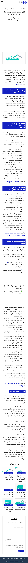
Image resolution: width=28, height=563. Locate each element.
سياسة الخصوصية (14, 561)
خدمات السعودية (21, 473)
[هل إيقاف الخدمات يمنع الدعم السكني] (7, 470)
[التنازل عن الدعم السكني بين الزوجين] (20, 487)
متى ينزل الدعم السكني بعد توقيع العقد (15, 384)
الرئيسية (21, 561)
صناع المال (19, 84)
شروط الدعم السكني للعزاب (12, 181)
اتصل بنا (6, 561)
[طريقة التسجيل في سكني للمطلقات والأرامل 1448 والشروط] (20, 470)
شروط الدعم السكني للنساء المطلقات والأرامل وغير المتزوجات (15, 234)
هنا (4, 380)
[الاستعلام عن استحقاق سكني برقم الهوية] (7, 487)
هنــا (7, 262)
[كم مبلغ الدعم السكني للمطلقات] (20, 502)
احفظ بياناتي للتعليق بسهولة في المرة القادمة (14, 546)
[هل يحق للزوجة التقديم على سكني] (7, 502)
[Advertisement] (14, 36)
